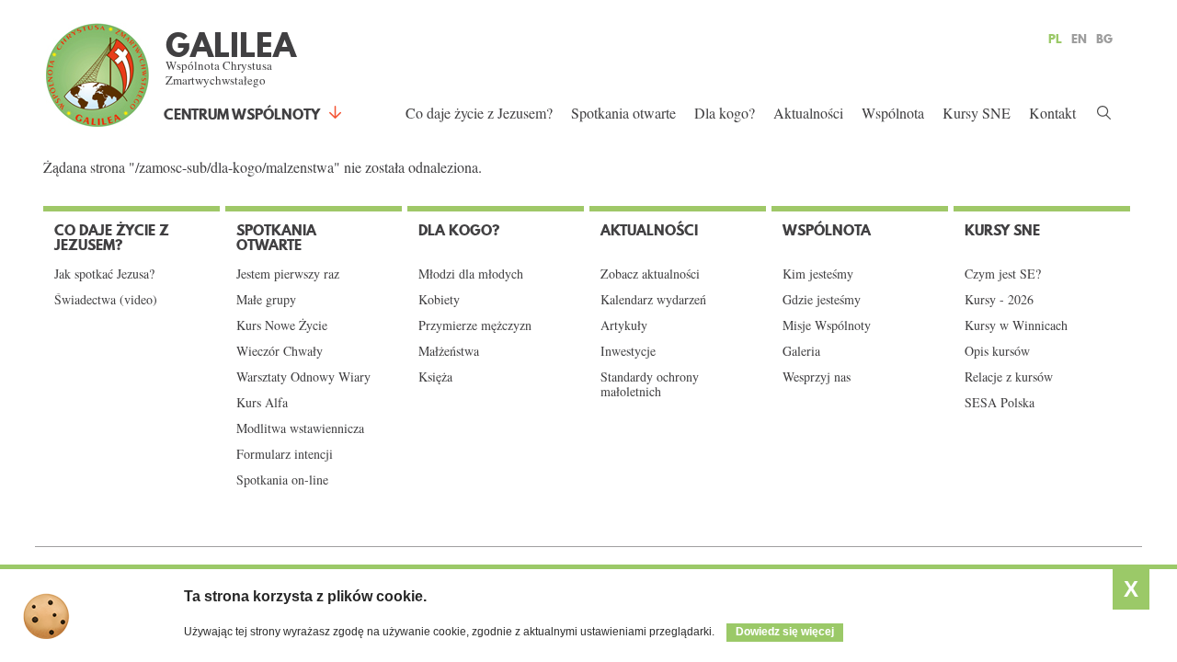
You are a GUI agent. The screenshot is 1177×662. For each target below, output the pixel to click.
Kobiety (439, 299)
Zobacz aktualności (650, 274)
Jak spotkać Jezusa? (104, 274)
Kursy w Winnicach (1016, 325)
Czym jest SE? (1003, 274)
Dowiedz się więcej (785, 631)
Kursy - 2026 (999, 299)
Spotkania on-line (282, 480)
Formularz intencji (284, 454)
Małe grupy (266, 299)
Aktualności (808, 112)
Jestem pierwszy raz (287, 274)
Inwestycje (628, 351)
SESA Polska (999, 402)
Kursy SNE (977, 112)
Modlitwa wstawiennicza (300, 428)
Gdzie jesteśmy (822, 299)
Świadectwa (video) (105, 299)
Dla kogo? (724, 112)
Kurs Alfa (262, 402)
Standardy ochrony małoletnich (649, 384)
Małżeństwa (448, 351)
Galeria (801, 351)
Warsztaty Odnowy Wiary (303, 377)
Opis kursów (997, 351)
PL (1055, 38)
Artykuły (623, 325)
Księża (435, 377)
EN (1079, 38)
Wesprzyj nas (817, 377)
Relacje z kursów (1009, 377)
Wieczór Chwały (279, 351)
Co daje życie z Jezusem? (479, 112)
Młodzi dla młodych (470, 274)
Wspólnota (893, 112)
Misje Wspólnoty (827, 325)
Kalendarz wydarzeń (653, 299)
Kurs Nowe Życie (281, 325)
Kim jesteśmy (818, 274)
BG (1104, 38)
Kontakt (1052, 112)
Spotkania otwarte (623, 112)
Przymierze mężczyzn (474, 325)
